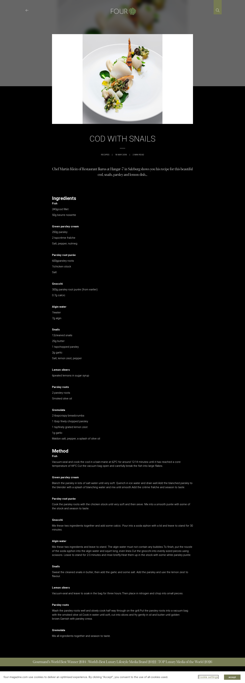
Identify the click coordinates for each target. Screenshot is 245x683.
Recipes (105, 155)
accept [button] (232, 677)
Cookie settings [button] (208, 677)
